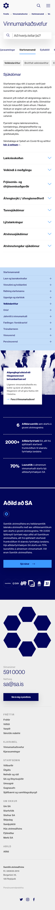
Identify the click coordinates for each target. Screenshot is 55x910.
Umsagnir (8, 783)
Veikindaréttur (12, 63)
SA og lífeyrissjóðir (13, 778)
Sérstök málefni (11, 733)
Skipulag (8, 819)
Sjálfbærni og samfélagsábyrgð (20, 792)
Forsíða (6, 14)
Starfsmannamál (38, 14)
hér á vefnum (10, 144)
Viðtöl (6, 724)
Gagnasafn (9, 787)
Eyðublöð (45, 49)
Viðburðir (8, 765)
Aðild (6, 851)
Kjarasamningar (11, 751)
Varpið (6, 728)
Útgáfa (7, 770)
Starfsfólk (8, 810)
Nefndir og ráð (11, 774)
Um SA (7, 806)
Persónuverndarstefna (13, 887)
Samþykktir (9, 824)
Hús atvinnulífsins (12, 828)
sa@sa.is (13, 683)
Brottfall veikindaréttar (37, 63)
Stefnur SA (9, 815)
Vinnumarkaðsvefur (20, 14)
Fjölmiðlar (8, 833)
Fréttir (6, 719)
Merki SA (8, 837)
